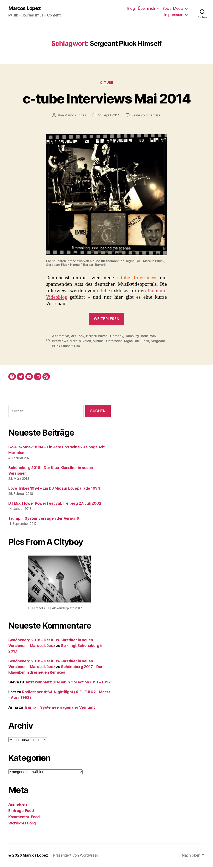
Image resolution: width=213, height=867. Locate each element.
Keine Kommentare (146, 115)
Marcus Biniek (80, 341)
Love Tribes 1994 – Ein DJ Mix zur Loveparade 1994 (54, 488)
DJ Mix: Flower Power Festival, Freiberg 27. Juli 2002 (54, 503)
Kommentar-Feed (24, 817)
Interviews (60, 341)
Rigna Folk (132, 341)
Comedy (116, 336)
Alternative (60, 336)
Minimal (98, 341)
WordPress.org (22, 823)
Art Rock (77, 336)
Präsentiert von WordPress (75, 855)
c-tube (106, 82)
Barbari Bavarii (97, 336)
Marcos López (24, 8)
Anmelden (17, 804)
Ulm (77, 346)
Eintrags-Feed (21, 810)
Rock (145, 341)
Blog (131, 8)
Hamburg (132, 336)
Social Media (172, 8)
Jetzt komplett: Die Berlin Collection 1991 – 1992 (68, 682)
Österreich (114, 341)
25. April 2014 (109, 115)
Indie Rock (148, 336)
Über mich (146, 8)
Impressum (173, 15)
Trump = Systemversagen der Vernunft (43, 518)
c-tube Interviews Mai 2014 (106, 99)
